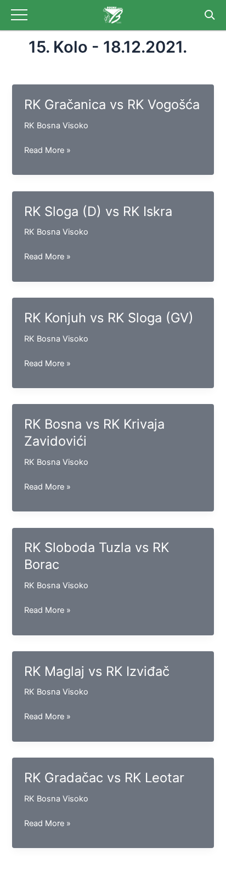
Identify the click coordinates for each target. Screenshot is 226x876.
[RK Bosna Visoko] (112, 15)
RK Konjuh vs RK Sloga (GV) (109, 318)
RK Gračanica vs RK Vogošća (112, 104)
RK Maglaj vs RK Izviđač (97, 671)
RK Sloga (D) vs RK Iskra (98, 211)
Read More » (47, 151)
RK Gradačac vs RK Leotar (104, 778)
